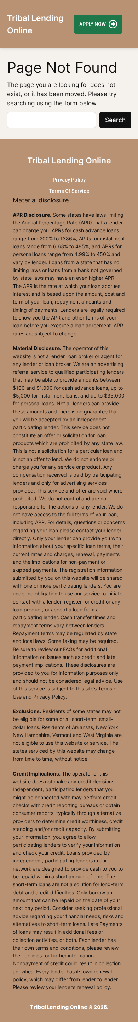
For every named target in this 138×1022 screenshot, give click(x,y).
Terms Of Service (69, 191)
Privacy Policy (69, 180)
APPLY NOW (92, 24)
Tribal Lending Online (69, 160)
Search (115, 119)
